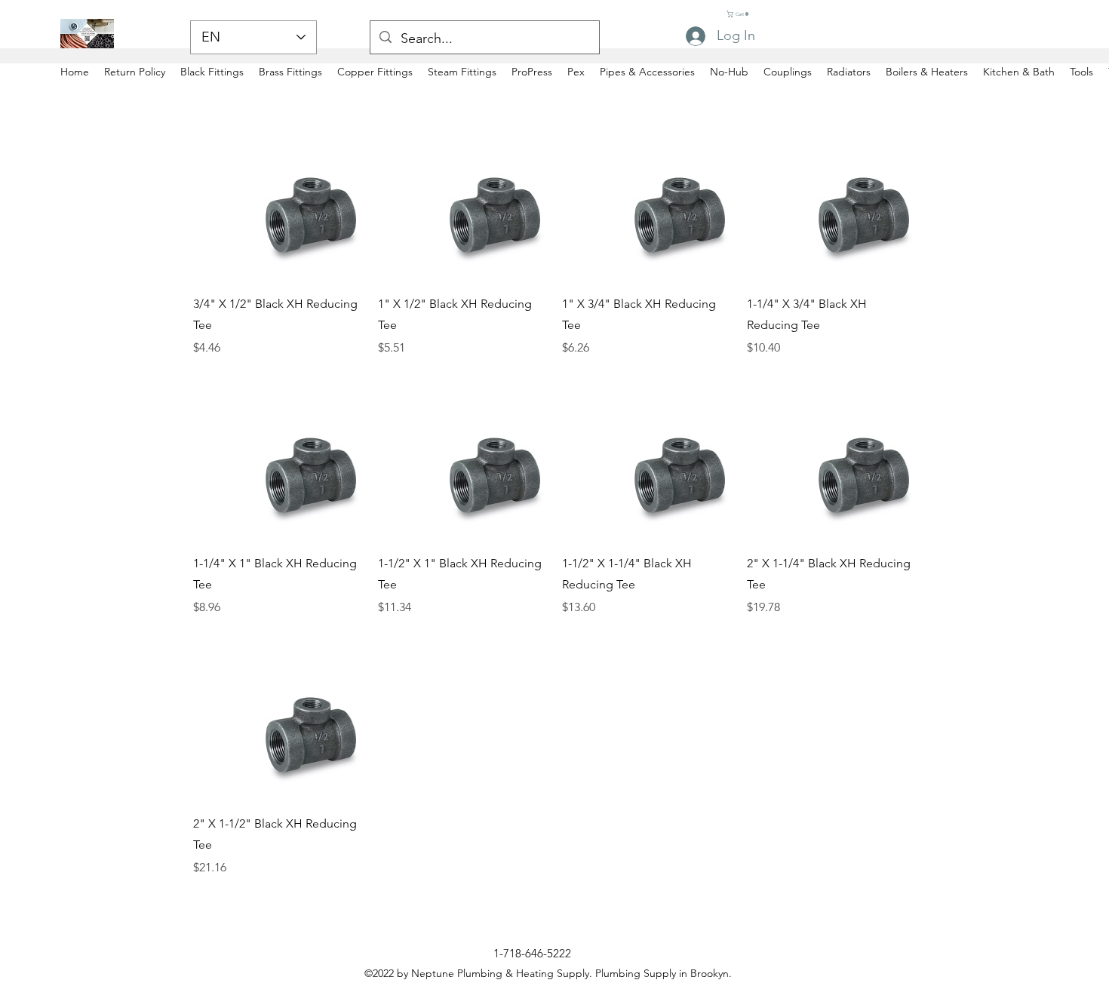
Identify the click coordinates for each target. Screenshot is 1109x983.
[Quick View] (278, 196)
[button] (742, 14)
